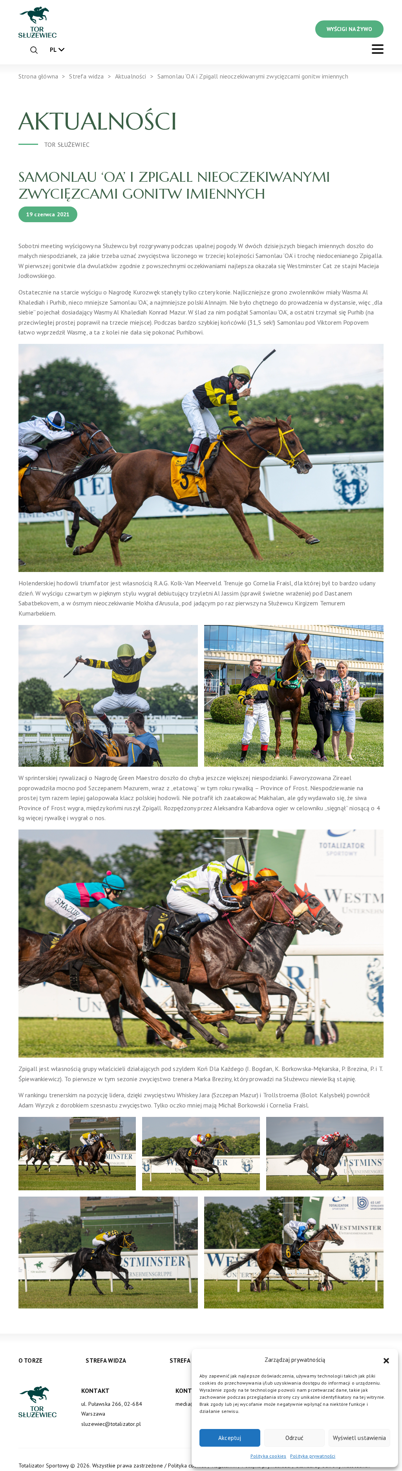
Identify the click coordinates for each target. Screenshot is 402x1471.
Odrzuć (294, 1438)
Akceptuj (229, 1438)
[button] (386, 1360)
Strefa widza (106, 1360)
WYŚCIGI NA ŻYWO (349, 29)
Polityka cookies (268, 1456)
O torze (30, 1360)
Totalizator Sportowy (43, 1465)
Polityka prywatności (312, 1456)
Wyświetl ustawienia (359, 1438)
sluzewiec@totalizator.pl (111, 1423)
